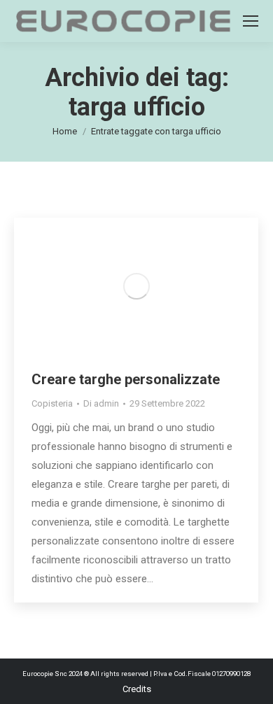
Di (101, 403)
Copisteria (52, 403)
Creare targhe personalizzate (125, 379)
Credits (136, 689)
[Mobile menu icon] (250, 21)
